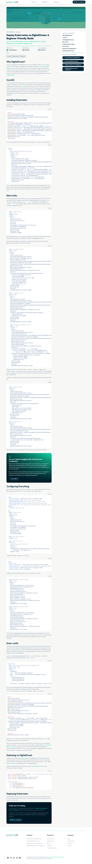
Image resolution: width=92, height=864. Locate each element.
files (42, 745)
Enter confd (65, 46)
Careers (69, 843)
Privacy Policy (61, 857)
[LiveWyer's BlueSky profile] (16, 857)
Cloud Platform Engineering (34, 839)
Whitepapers (50, 841)
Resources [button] (44, 2)
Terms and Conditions (52, 857)
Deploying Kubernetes (68, 50)
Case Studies (50, 839)
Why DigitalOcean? (67, 35)
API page (37, 766)
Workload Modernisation (33, 841)
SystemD (22, 56)
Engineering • (10, 32)
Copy (50, 109)
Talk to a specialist (79, 2)
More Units (65, 42)
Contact (69, 845)
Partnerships (70, 841)
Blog (48, 843)
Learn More (14, 479)
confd (21, 649)
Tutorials (49, 845)
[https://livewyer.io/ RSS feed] (19, 857)
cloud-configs (24, 758)
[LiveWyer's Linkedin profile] (7, 857)
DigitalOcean (11, 75)
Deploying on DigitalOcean (69, 48)
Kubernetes (16, 56)
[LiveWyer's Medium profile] (13, 857)
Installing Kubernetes (68, 40)
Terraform (12, 763)
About (69, 839)
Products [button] (33, 2)
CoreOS (9, 56)
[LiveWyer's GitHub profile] (10, 857)
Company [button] (56, 2)
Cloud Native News (52, 848)
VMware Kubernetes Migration (35, 843)
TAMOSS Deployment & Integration (36, 845)
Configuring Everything (68, 44)
